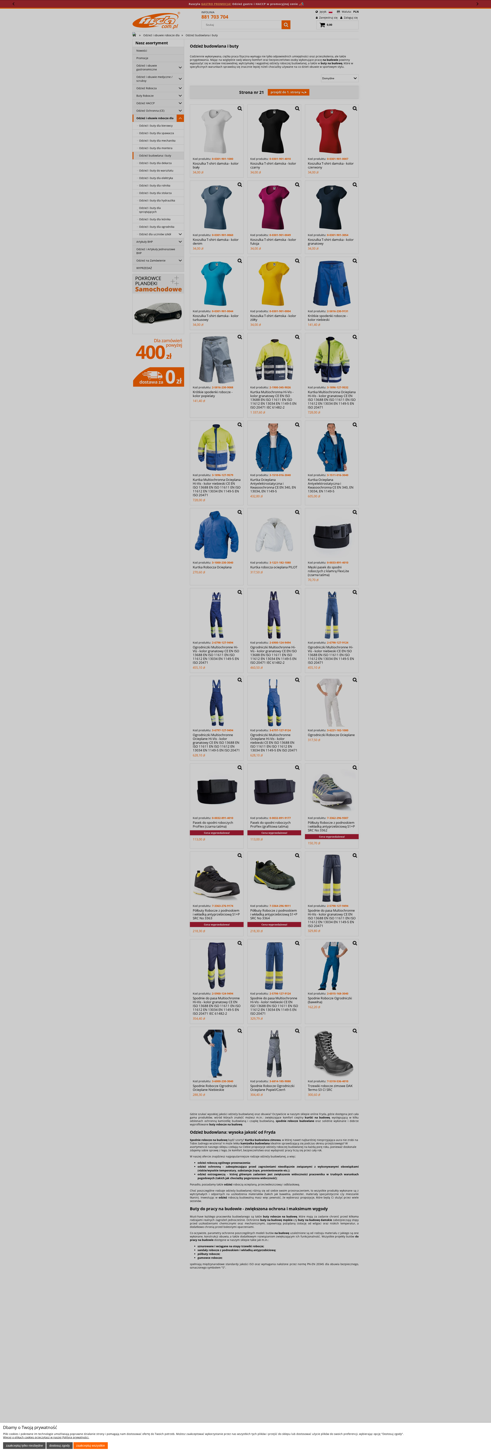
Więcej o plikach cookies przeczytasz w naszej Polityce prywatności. (46, 1437)
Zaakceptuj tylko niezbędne (24, 1445)
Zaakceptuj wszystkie (90, 1445)
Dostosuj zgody (59, 1445)
